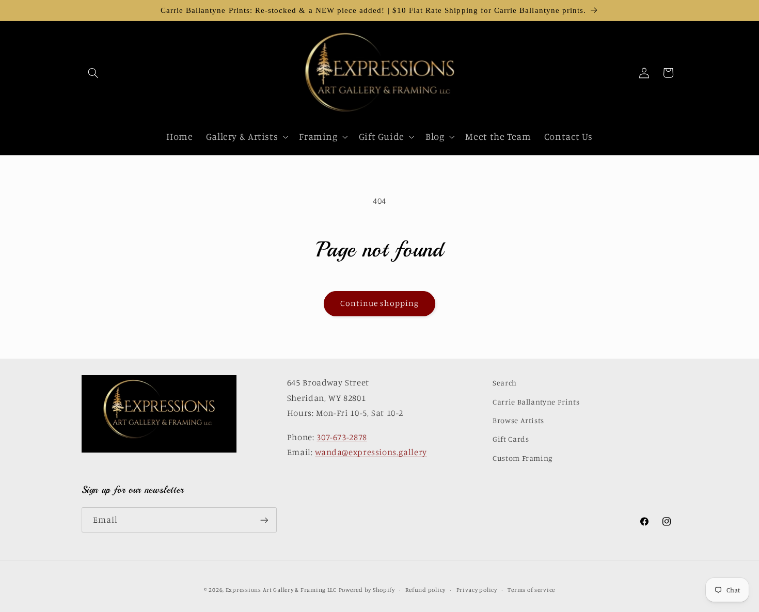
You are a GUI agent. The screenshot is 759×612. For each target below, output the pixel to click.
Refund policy (425, 589)
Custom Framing (522, 458)
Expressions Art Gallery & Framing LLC (281, 589)
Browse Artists (518, 420)
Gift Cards (511, 438)
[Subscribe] (264, 520)
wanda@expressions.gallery (371, 452)
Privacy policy (476, 589)
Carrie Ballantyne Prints (536, 401)
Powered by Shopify (367, 589)
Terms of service (531, 589)
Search (505, 382)
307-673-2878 (342, 437)
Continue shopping (379, 303)
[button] (93, 73)
